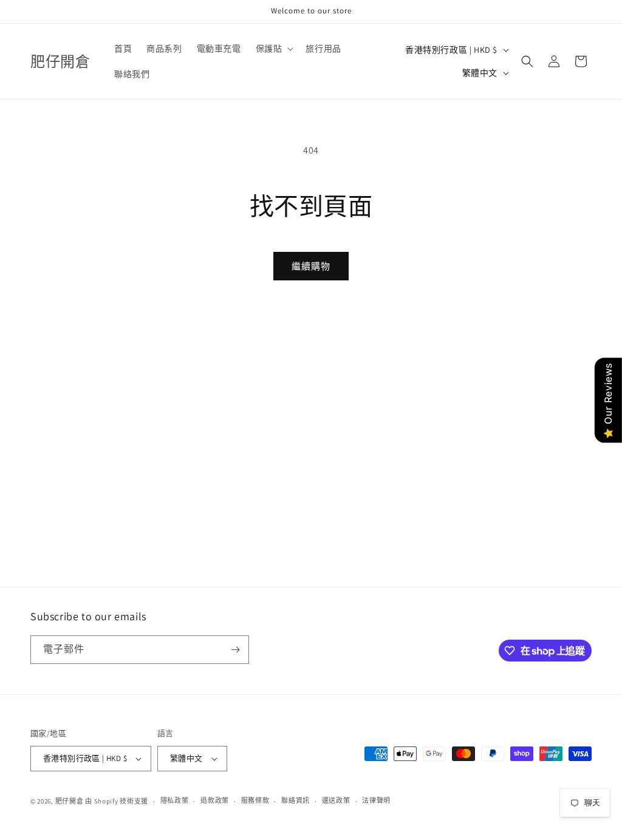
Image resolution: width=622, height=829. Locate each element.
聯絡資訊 (295, 800)
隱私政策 (174, 800)
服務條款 (255, 800)
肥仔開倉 (69, 801)
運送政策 (336, 800)
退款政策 (214, 800)
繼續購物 (311, 266)
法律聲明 (376, 800)
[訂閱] (235, 649)
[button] (273, 48)
